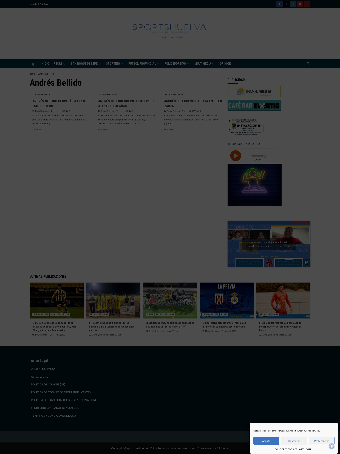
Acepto (266, 440)
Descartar (294, 440)
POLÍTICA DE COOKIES (286, 449)
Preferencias (321, 440)
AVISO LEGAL (305, 449)
